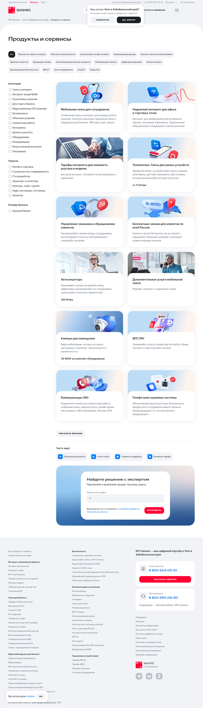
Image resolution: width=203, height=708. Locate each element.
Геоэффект (77, 599)
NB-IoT (46, 69)
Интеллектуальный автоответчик (23, 631)
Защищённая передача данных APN (88, 576)
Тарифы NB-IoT (79, 660)
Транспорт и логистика (25, 181)
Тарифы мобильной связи (20, 601)
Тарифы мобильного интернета (23, 578)
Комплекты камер (16, 675)
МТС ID (75, 637)
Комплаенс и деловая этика (148, 642)
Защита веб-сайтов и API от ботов (88, 559)
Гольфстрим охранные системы (23, 670)
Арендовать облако (42, 62)
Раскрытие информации (147, 625)
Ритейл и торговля (22, 167)
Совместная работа (23, 123)
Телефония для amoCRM (19, 639)
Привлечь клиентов (19, 62)
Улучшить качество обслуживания (156, 54)
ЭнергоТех (95, 69)
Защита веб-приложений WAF (86, 563)
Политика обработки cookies (149, 634)
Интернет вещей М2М (24, 94)
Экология (17, 195)
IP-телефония (14, 614)
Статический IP (15, 591)
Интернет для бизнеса (18, 566)
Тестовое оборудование (83, 672)
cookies (31, 696)
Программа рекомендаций (148, 650)
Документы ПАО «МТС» (147, 629)
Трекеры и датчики (81, 668)
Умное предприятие (63, 69)
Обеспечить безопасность (63, 54)
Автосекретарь (79, 591)
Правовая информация (146, 654)
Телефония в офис (16, 618)
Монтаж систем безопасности (22, 666)
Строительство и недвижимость (30, 172)
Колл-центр (77, 641)
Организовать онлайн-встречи (94, 54)
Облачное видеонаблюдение (21, 658)
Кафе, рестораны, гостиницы (28, 191)
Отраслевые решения (24, 99)
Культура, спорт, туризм (26, 186)
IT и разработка (21, 176)
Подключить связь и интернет (32, 54)
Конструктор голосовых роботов (87, 624)
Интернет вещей (15, 582)
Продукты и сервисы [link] (60, 19)
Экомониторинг (154, 62)
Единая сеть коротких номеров (23, 622)
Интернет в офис (16, 570)
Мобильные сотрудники (83, 595)
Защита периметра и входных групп (25, 683)
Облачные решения (23, 118)
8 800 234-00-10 (160, 2)
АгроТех (81, 69)
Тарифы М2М (78, 664)
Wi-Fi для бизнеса (16, 574)
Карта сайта (141, 638)
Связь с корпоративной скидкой (23, 647)
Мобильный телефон (96, 492)
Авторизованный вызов (83, 616)
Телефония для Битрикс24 (20, 643)
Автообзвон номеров (82, 620)
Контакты (140, 621)
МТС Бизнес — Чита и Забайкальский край (28, 19)
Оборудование (20, 137)
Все (11, 54)
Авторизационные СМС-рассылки (88, 645)
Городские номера (17, 626)
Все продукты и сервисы (19, 551)
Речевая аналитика (81, 607)
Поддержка (146, 605)
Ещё (43, 2)
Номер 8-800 (14, 610)
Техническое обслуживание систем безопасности (95, 572)
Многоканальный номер (19, 635)
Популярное (19, 151)
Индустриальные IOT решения (29, 109)
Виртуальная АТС (16, 606)
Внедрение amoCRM (81, 649)
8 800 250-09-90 (163, 598)
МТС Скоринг (78, 612)
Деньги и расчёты (22, 132)
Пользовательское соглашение (150, 646)
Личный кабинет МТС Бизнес (172, 605)
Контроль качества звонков (85, 632)
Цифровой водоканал (132, 62)
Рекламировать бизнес (106, 62)
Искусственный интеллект (27, 147)
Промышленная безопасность (24, 69)
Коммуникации (20, 142)
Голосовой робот (80, 603)
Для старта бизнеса (23, 104)
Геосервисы (19, 128)
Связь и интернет (22, 90)
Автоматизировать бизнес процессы (73, 62)
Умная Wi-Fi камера (17, 679)
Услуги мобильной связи (20, 555)
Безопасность (20, 113)
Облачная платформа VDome (85, 580)
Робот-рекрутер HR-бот (83, 628)
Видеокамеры (14, 662)
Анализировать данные (125, 54)
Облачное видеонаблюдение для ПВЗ (25, 687)
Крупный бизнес (21, 211)
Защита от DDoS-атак (82, 568)
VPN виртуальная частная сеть (22, 587)
